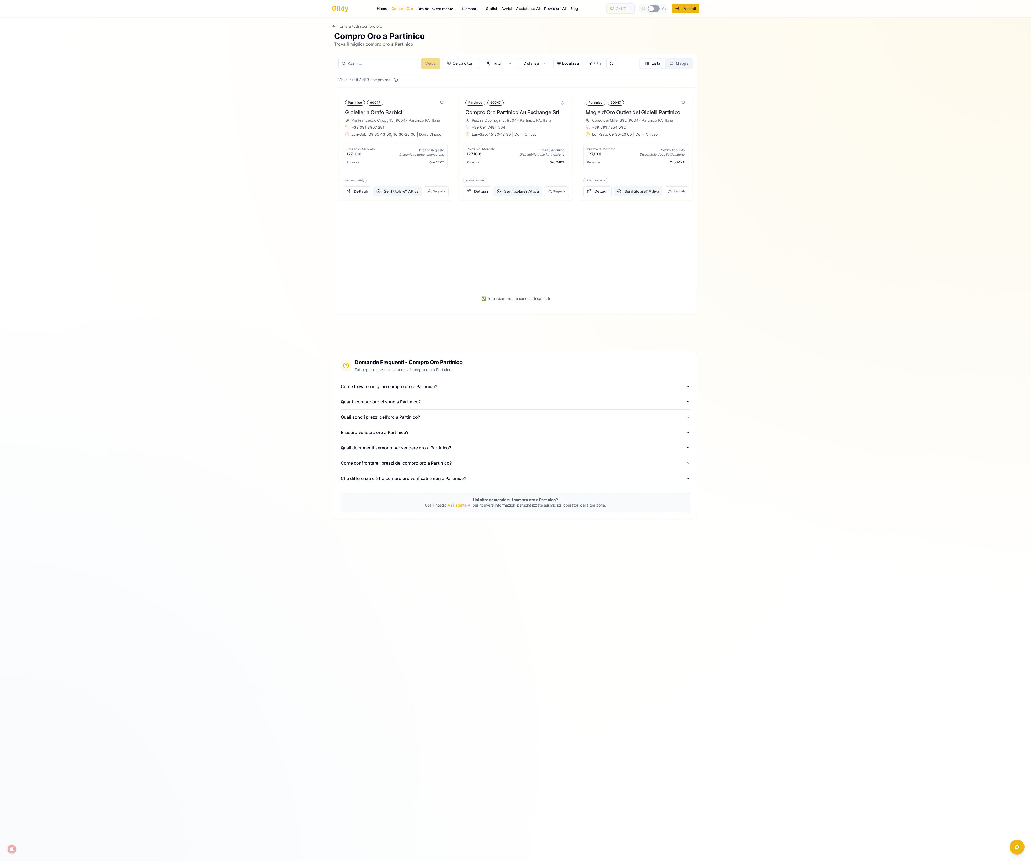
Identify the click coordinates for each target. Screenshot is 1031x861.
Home (382, 8)
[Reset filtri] (611, 63)
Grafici (491, 8)
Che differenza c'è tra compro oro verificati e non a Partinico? (403, 478)
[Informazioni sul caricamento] (396, 80)
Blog (574, 8)
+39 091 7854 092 (609, 127)
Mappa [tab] (682, 63)
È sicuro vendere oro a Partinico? (374, 432)
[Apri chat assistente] (1017, 847)
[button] (395, 147)
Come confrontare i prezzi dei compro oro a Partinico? (396, 463)
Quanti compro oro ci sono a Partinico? (381, 401)
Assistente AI (528, 8)
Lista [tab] (656, 63)
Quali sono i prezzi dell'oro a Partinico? (380, 417)
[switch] (654, 8)
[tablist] (666, 63)
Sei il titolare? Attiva (401, 191)
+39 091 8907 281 (367, 127)
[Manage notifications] (12, 849)
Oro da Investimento (435, 8)
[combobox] (461, 63)
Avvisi (506, 8)
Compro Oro (402, 8)
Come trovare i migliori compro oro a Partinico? (389, 386)
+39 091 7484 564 (488, 127)
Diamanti (469, 8)
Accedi (690, 8)
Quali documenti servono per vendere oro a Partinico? (396, 447)
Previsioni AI (555, 8)
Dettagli (361, 191)
